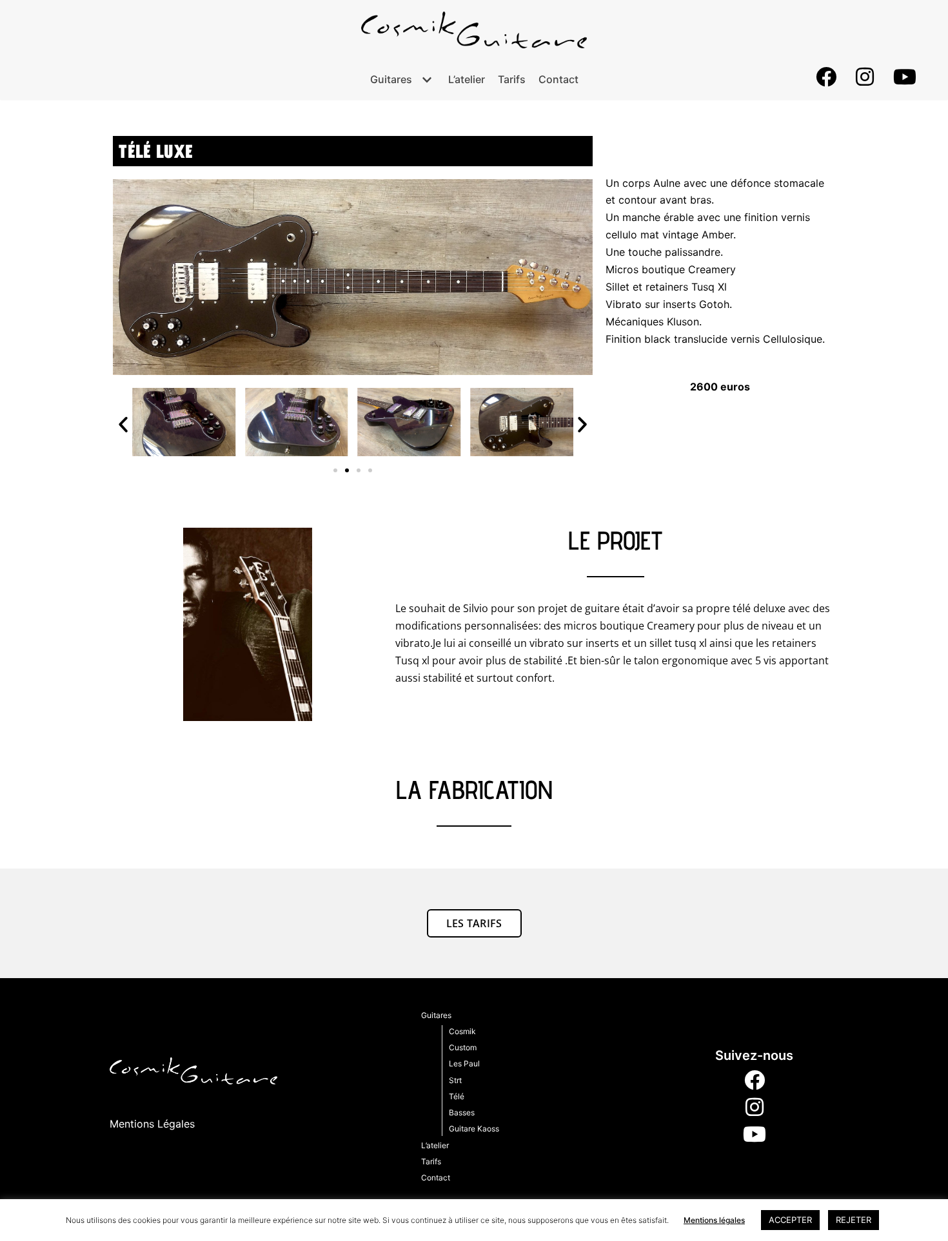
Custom (463, 1047)
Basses (462, 1112)
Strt (455, 1080)
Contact (558, 79)
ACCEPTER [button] (790, 1220)
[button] (123, 424)
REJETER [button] (853, 1220)
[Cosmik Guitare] (474, 30)
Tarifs (512, 79)
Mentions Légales (152, 1123)
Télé (456, 1096)
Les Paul (464, 1063)
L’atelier (466, 79)
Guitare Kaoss (474, 1128)
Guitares (436, 1015)
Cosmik (462, 1031)
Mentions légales (714, 1220)
